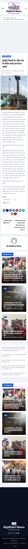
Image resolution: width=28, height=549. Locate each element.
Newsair (22, 538)
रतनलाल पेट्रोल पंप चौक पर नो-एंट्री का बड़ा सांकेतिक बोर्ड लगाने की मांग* (14, 305)
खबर (4, 56)
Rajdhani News (14, 11)
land (10, 73)
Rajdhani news (10, 280)
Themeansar (14, 540)
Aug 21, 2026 (19, 280)
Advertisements (14, 543)
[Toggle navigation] (2, 8)
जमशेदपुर (8, 56)
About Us (6, 543)
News (15, 546)
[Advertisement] (14, 37)
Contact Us (23, 543)
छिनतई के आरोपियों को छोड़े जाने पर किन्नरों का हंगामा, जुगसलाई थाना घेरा (14, 333)
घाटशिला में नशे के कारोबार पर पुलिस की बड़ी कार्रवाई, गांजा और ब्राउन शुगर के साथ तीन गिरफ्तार (13, 374)
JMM (6, 73)
